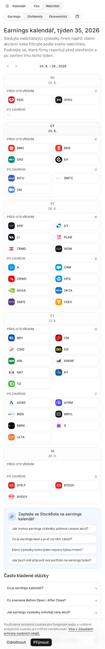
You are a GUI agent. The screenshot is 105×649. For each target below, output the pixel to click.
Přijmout (41, 642)
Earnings (14, 16)
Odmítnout (16, 642)
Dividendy (35, 16)
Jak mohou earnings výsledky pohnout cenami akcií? (50, 528)
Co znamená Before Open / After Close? (36, 600)
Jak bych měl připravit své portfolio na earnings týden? (51, 560)
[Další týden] (16, 66)
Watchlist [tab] (52, 6)
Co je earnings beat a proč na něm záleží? (42, 539)
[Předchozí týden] (7, 66)
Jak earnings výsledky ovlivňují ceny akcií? (38, 612)
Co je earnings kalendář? (25, 588)
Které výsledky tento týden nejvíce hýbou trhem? (47, 550)
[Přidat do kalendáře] (77, 16)
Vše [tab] (37, 6)
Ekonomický (58, 16)
